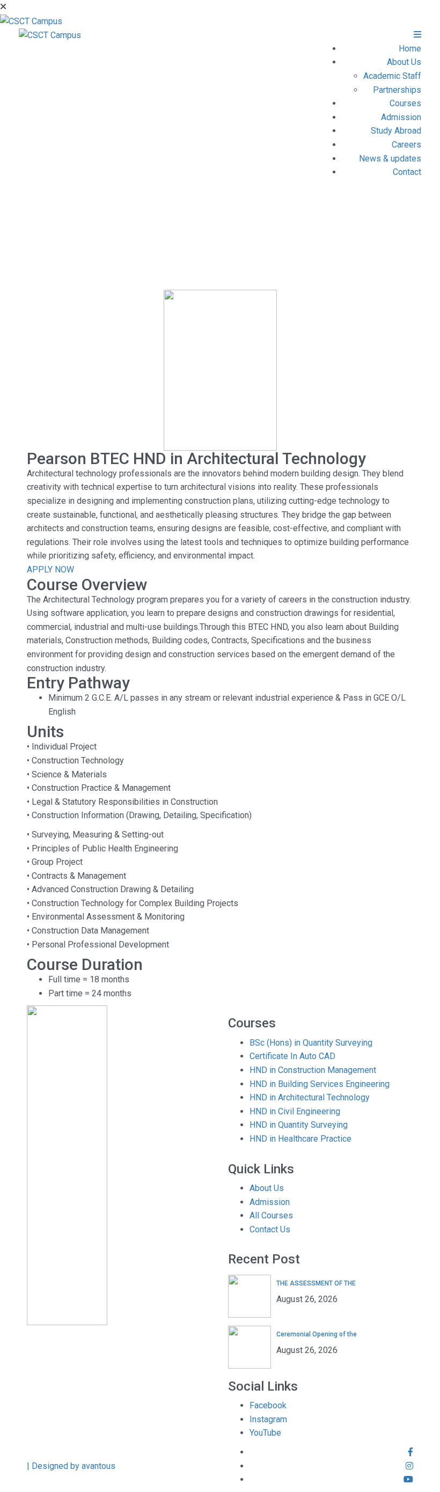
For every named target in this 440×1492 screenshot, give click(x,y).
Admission (401, 117)
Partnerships (397, 90)
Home (410, 48)
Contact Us (270, 1229)
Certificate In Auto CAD (292, 1056)
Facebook (268, 1405)
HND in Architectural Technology (310, 1097)
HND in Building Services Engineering (320, 1084)
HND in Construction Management (313, 1070)
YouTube (265, 1433)
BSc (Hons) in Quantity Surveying (311, 1043)
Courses (405, 103)
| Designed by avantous (71, 1466)
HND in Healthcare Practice (300, 1139)
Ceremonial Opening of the (316, 1334)
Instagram (268, 1419)
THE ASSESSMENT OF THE (316, 1283)
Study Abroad (396, 131)
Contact (407, 172)
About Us (404, 62)
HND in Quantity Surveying (299, 1125)
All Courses (271, 1215)
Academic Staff (392, 76)
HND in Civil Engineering (295, 1111)
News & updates (390, 158)
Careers (406, 144)
